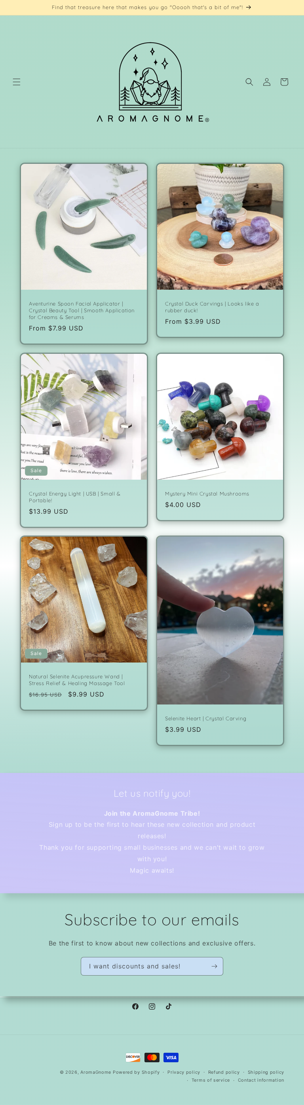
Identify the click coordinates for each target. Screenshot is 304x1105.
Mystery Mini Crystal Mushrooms (207, 493)
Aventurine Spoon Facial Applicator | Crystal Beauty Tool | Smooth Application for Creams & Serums (82, 310)
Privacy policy (183, 1072)
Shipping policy (266, 1072)
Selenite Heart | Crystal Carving (205, 718)
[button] (16, 82)
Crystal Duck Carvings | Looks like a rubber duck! (212, 306)
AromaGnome (95, 1072)
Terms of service (211, 1080)
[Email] (214, 966)
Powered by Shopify (136, 1072)
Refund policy (224, 1072)
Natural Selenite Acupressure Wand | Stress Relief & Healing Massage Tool (77, 679)
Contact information (261, 1080)
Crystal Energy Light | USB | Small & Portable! (75, 496)
